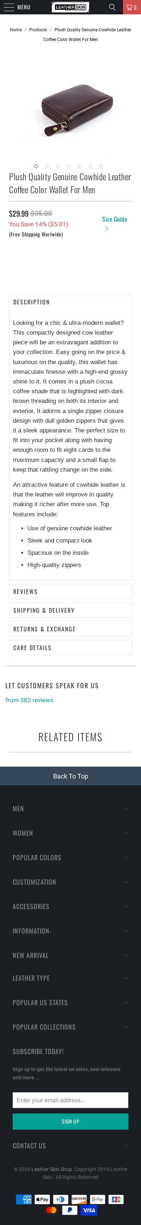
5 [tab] (81, 168)
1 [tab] (38, 168)
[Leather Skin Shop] (70, 7)
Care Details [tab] (32, 647)
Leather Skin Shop (51, 1169)
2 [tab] (48, 168)
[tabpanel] (76, 102)
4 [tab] (70, 168)
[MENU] (4, 7)
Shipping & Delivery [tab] (44, 610)
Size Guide (114, 218)
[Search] (113, 7)
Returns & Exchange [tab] (44, 629)
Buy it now (70, 270)
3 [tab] (59, 168)
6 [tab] (92, 168)
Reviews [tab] (25, 591)
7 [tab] (103, 168)
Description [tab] (31, 302)
